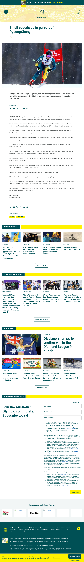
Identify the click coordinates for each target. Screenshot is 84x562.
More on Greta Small (41, 319)
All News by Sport (41, 387)
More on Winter (42, 265)
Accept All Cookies (75, 556)
